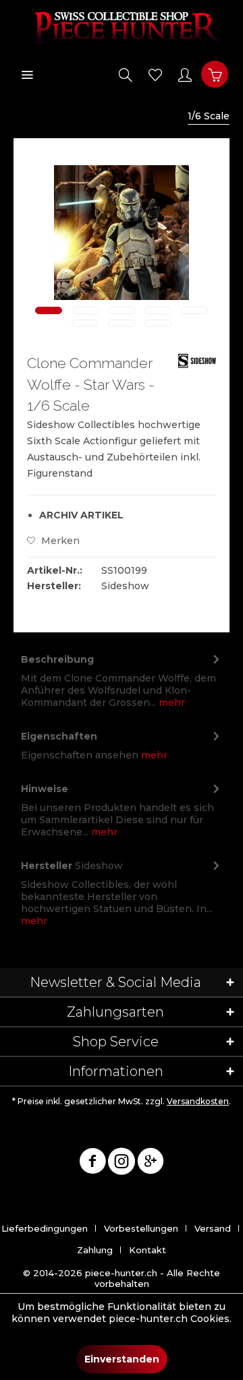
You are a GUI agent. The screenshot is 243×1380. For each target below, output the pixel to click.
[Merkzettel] (155, 74)
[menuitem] (27, 74)
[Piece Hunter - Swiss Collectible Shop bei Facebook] (92, 1163)
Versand (212, 1228)
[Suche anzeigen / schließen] (125, 74)
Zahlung (95, 1249)
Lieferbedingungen (44, 1228)
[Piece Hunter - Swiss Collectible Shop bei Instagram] (121, 1163)
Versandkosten (198, 1101)
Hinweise (44, 789)
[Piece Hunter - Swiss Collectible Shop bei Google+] (150, 1163)
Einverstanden (121, 1359)
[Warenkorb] (214, 74)
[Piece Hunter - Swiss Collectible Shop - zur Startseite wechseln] (121, 27)
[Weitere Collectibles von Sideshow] (197, 364)
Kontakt (147, 1249)
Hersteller (46, 866)
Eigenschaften (59, 736)
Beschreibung (57, 659)
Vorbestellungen (141, 1228)
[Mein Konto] (184, 74)
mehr (170, 702)
